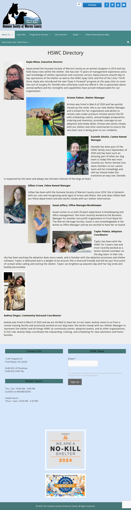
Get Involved (60, 34)
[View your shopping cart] (128, 42)
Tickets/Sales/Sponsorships (97, 34)
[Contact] (124, 5)
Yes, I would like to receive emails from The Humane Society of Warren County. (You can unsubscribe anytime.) (95, 374)
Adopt (75, 34)
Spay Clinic (21, 34)
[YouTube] (118, 5)
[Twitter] (112, 5)
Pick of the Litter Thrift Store (14, 42)
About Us (6, 34)
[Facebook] (106, 5)
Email (72, 358)
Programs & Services (39, 34)
